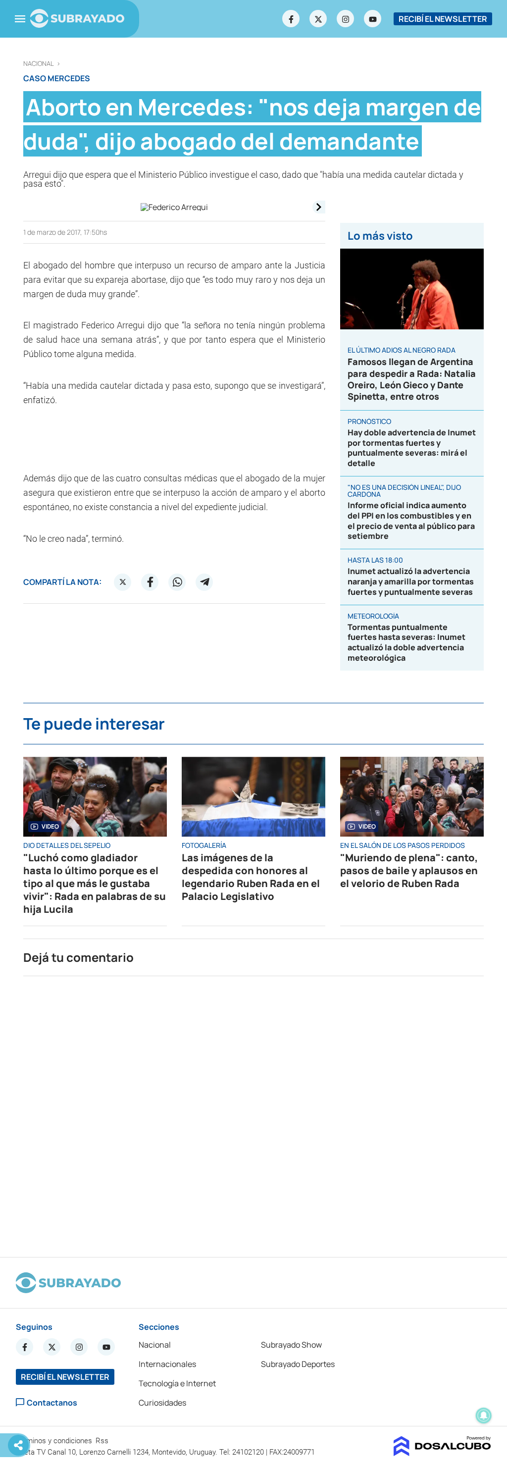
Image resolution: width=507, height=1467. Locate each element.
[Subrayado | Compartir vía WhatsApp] (177, 582)
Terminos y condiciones (55, 1440)
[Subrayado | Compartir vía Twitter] (123, 582)
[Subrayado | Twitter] (318, 18)
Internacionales (167, 1364)
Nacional (38, 63)
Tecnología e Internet (177, 1383)
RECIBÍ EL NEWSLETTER (443, 18)
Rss (103, 1440)
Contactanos (52, 1402)
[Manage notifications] (484, 1415)
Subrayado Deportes (298, 1364)
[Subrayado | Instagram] (346, 18)
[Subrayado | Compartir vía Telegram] (204, 582)
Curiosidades (162, 1402)
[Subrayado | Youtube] (373, 18)
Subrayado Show (291, 1344)
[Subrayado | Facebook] (291, 18)
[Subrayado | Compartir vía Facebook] (150, 582)
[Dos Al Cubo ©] (442, 1453)
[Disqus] (253, 1112)
